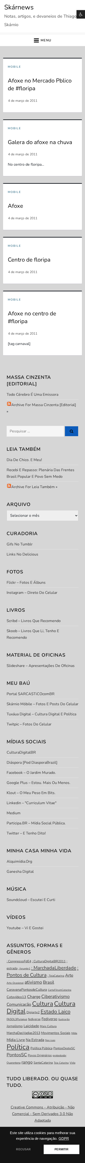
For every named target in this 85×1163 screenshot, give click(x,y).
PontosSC (17, 1055)
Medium (14, 813)
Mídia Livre (16, 1039)
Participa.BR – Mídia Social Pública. (36, 823)
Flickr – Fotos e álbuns (26, 582)
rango (27, 1062)
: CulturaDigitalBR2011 (49, 961)
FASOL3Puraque (17, 1019)
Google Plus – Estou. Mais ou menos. (38, 782)
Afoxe (15, 206)
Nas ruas (50, 1040)
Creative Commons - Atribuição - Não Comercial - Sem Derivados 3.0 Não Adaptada (43, 1114)
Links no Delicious (22, 554)
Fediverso (49, 1018)
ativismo (33, 982)
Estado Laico (55, 1011)
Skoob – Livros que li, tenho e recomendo (33, 634)
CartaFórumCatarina (59, 990)
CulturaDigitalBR (21, 752)
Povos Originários (40, 1055)
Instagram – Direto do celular (32, 592)
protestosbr (59, 1055)
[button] (80, 14)
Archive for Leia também (33, 486)
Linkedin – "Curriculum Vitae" (31, 803)
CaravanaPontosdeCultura (27, 989)
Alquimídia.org (19, 861)
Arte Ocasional (15, 983)
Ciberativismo (55, 996)
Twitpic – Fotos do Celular (29, 724)
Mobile (14, 67)
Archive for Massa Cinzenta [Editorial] (43, 404)
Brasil (48, 982)
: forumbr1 (24, 968)
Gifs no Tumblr (20, 544)
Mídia (74, 1033)
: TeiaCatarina (55, 976)
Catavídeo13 (16, 997)
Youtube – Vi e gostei (25, 928)
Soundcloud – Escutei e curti (31, 899)
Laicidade (31, 1025)
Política (18, 1047)
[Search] (71, 431)
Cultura (42, 1003)
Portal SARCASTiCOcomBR (31, 694)
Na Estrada (35, 1039)
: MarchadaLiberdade (53, 968)
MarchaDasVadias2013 (23, 1033)
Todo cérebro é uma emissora (32, 394)
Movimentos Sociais (55, 1033)
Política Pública (41, 1048)
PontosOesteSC (64, 1048)
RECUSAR (23, 1149)
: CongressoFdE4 (19, 961)
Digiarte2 (33, 1012)
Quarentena (14, 1063)
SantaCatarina (43, 1063)
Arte (69, 975)
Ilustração (64, 1019)
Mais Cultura (48, 1026)
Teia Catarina (61, 1063)
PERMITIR (61, 1149)
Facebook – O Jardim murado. (31, 772)
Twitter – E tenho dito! (26, 833)
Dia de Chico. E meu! (24, 459)
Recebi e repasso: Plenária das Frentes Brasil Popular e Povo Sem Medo (40, 473)
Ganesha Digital (20, 871)
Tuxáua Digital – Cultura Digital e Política (41, 714)
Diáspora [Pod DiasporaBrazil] (32, 762)
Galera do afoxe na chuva (40, 142)
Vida (72, 1063)
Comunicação (19, 1004)
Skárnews (19, 7)
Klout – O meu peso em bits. (31, 792)
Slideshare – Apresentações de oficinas (41, 665)
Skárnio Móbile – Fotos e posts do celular (42, 704)
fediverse (34, 1019)
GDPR (64, 1138)
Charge (33, 996)
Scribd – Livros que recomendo (34, 620)
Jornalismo (15, 1026)
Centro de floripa (29, 259)
